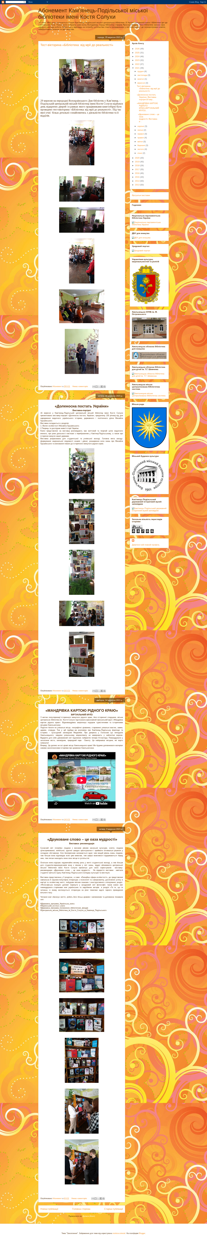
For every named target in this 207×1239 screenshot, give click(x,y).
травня (140, 137)
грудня (140, 71)
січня (140, 153)
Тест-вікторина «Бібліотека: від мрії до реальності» (76, 45)
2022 (137, 64)
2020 (137, 158)
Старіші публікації (113, 1209)
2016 (137, 173)
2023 (137, 60)
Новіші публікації (49, 1209)
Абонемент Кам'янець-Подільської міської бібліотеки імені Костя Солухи (93, 13)
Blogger (142, 1233)
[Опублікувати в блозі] (96, 386)
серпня (141, 126)
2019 (137, 162)
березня (141, 145)
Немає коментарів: (80, 386)
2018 (137, 165)
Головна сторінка (81, 1209)
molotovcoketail (119, 1233)
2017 (137, 169)
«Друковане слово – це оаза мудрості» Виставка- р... (148, 117)
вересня (141, 83)
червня (140, 134)
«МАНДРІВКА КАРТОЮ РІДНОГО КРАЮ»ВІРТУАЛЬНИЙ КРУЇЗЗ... (148, 106)
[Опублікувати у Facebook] (101, 386)
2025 (137, 52)
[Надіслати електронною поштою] (93, 386)
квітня (140, 141)
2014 (137, 181)
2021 (137, 68)
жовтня (140, 79)
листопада (142, 75)
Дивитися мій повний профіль (145, 545)
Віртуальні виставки (141, 195)
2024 (137, 56)
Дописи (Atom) (89, 1216)
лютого (140, 149)
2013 (137, 185)
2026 (137, 49)
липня (140, 130)
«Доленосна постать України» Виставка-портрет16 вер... (147, 97)
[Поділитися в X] (99, 386)
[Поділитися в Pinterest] (104, 386)
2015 (137, 177)
